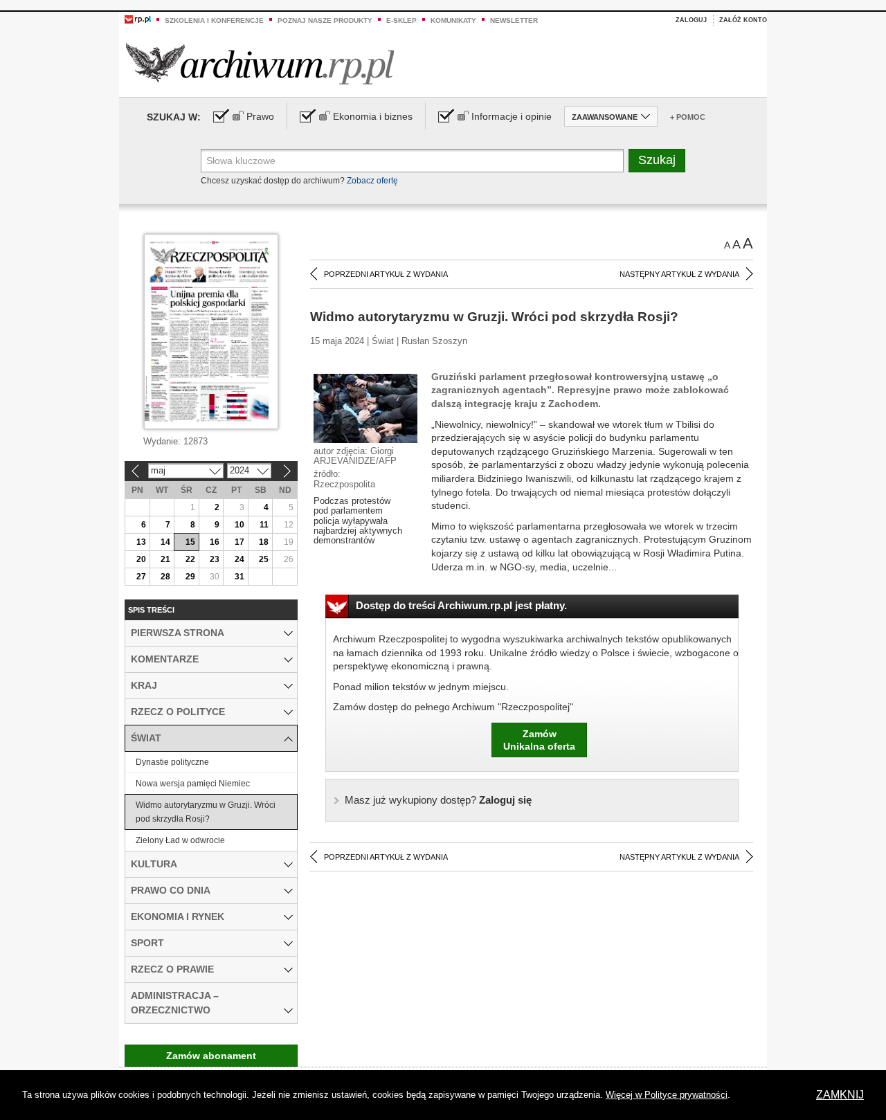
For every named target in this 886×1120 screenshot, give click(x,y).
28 (165, 576)
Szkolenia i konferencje (214, 20)
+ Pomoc (687, 117)
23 (214, 559)
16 (214, 542)
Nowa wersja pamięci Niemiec (193, 783)
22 (190, 559)
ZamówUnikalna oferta (539, 740)
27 (141, 576)
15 (190, 542)
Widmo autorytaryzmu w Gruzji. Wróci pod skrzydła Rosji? (205, 812)
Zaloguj (691, 20)
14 (165, 542)
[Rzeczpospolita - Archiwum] (260, 63)
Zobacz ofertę (372, 181)
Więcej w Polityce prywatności (666, 1095)
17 (239, 542)
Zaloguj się (438, 800)
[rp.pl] (138, 19)
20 (141, 559)
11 (264, 525)
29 (190, 576)
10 (239, 525)
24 (239, 559)
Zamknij (840, 1095)
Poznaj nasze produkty (325, 20)
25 (264, 559)
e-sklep (401, 20)
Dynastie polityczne (172, 762)
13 (141, 542)
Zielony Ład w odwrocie (180, 840)
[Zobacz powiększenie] (365, 408)
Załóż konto (743, 20)
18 (264, 542)
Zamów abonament (211, 1055)
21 (165, 559)
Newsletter (514, 20)
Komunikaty (453, 20)
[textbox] (412, 160)
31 (239, 576)
